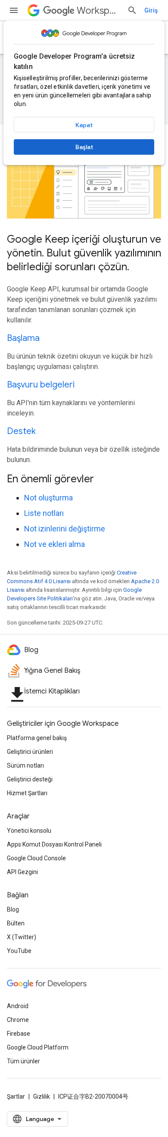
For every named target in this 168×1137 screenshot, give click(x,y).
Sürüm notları (25, 765)
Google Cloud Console (36, 858)
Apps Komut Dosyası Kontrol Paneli (54, 844)
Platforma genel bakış (37, 737)
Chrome (18, 1019)
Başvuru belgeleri (41, 384)
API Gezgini (22, 871)
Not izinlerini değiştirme (64, 528)
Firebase (18, 1033)
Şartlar (16, 1096)
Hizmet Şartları (27, 793)
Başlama (23, 338)
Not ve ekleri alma (54, 544)
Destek (21, 431)
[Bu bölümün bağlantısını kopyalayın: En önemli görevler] (105, 479)
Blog (13, 909)
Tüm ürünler (23, 1061)
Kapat (84, 125)
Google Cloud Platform (37, 1047)
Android (17, 1006)
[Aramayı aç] (132, 10)
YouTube (19, 950)
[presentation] (84, 479)
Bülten (16, 923)
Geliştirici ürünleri (30, 751)
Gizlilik (41, 1096)
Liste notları (44, 513)
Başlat (84, 147)
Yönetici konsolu (29, 830)
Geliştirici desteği (30, 779)
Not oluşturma (48, 497)
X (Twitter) (21, 937)
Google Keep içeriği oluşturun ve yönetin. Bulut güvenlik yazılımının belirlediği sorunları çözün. (84, 253)
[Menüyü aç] (13, 10)
